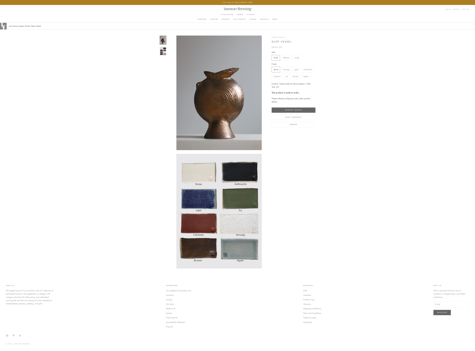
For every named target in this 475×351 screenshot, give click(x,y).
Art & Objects (239, 19)
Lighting (214, 19)
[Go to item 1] (163, 40)
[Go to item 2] (163, 51)
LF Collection (226, 14)
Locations (170, 295)
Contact (169, 299)
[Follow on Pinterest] (13, 335)
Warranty (307, 304)
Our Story (170, 304)
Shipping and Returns (312, 308)
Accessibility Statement (175, 322)
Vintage (253, 19)
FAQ (305, 290)
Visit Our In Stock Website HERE (237, 2)
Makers (240, 14)
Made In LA (171, 308)
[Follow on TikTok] (20, 335)
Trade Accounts (309, 317)
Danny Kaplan (278, 37)
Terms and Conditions (312, 313)
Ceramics (226, 19)
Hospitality (307, 322)
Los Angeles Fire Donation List (178, 290)
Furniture (202, 19)
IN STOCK (251, 14)
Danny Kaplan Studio (21, 26)
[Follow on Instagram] (7, 335)
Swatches (264, 19)
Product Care (308, 299)
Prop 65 (169, 326)
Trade (274, 19)
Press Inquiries (172, 317)
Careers (169, 313)
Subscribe (442, 312)
